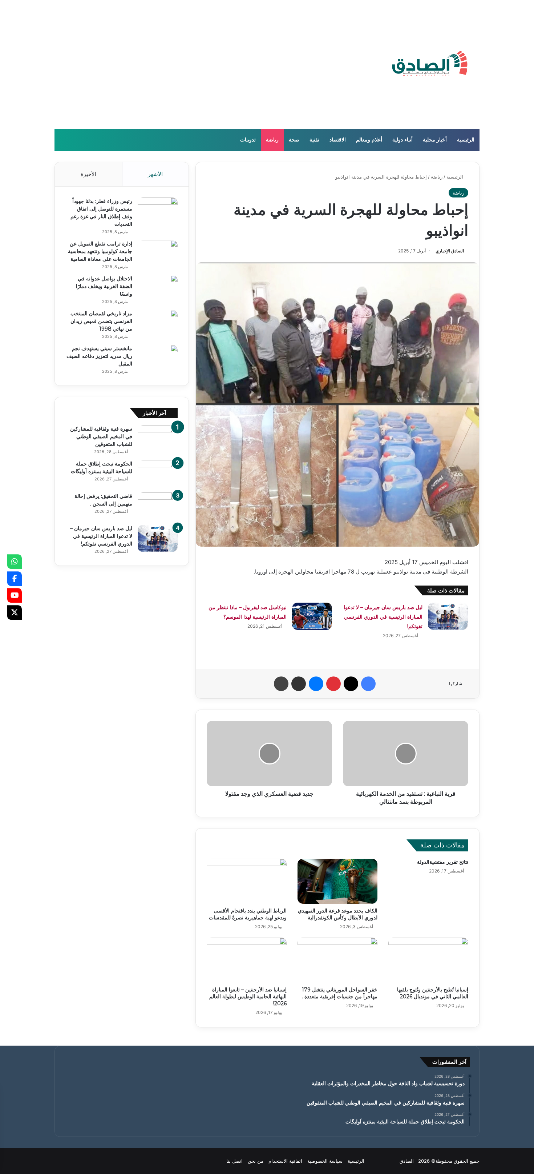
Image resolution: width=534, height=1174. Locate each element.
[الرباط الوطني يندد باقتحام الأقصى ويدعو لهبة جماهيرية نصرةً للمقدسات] (247, 881)
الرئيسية (465, 140)
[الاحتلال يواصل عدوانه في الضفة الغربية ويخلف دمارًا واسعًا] (158, 288)
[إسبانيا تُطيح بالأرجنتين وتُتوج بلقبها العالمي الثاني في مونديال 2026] (428, 960)
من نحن (255, 1161)
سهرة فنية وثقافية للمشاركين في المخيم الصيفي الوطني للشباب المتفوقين (101, 436)
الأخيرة (88, 174)
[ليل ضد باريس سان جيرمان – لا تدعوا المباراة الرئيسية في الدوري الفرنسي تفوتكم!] (448, 616)
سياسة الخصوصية (325, 1161)
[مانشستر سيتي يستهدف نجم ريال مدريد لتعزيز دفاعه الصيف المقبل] (158, 358)
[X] (14, 612)
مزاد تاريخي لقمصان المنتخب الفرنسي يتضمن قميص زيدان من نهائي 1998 (101, 321)
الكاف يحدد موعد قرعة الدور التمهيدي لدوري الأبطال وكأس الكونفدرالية (337, 914)
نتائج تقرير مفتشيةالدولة (442, 862)
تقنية (314, 140)
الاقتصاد (337, 140)
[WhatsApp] (14, 561)
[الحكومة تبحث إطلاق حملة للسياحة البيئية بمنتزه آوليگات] (158, 473)
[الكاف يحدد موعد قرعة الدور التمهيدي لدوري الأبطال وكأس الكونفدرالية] (337, 881)
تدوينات (248, 140)
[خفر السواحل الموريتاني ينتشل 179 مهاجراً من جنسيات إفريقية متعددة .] (337, 960)
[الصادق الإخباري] (430, 65)
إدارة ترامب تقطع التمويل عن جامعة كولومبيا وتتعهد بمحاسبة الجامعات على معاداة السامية (100, 251)
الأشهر (155, 174)
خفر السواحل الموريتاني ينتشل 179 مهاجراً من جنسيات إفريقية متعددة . (339, 993)
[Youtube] (14, 595)
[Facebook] (14, 578)
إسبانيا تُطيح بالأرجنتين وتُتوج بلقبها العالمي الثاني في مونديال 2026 (432, 993)
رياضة (272, 140)
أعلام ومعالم (369, 140)
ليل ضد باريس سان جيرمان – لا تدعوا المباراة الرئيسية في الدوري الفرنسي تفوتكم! (383, 617)
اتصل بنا (234, 1161)
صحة (294, 140)
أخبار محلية (435, 140)
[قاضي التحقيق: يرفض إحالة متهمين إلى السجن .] (158, 506)
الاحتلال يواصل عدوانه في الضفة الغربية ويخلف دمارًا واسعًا (104, 286)
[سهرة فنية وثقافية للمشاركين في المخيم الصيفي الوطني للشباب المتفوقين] (158, 438)
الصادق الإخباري (450, 250)
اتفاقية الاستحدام (285, 1161)
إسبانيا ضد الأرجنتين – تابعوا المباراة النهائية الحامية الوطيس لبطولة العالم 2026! (248, 996)
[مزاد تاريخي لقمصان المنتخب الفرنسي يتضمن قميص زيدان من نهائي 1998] (158, 323)
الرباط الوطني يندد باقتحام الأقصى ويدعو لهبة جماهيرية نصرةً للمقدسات (248, 914)
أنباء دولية (402, 140)
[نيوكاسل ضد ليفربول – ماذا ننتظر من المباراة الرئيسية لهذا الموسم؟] (312, 616)
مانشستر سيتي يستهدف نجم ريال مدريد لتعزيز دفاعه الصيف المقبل (99, 356)
